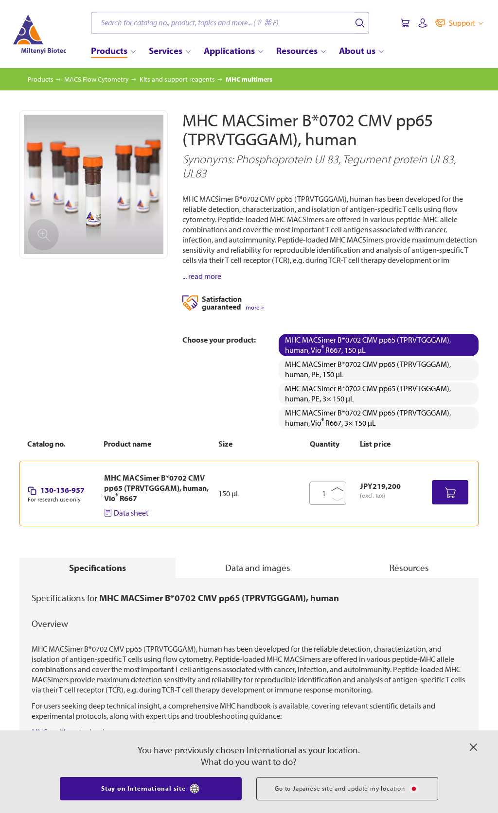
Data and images (257, 567)
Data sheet (131, 513)
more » (255, 307)
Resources (409, 567)
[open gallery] (93, 184)
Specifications (97, 567)
